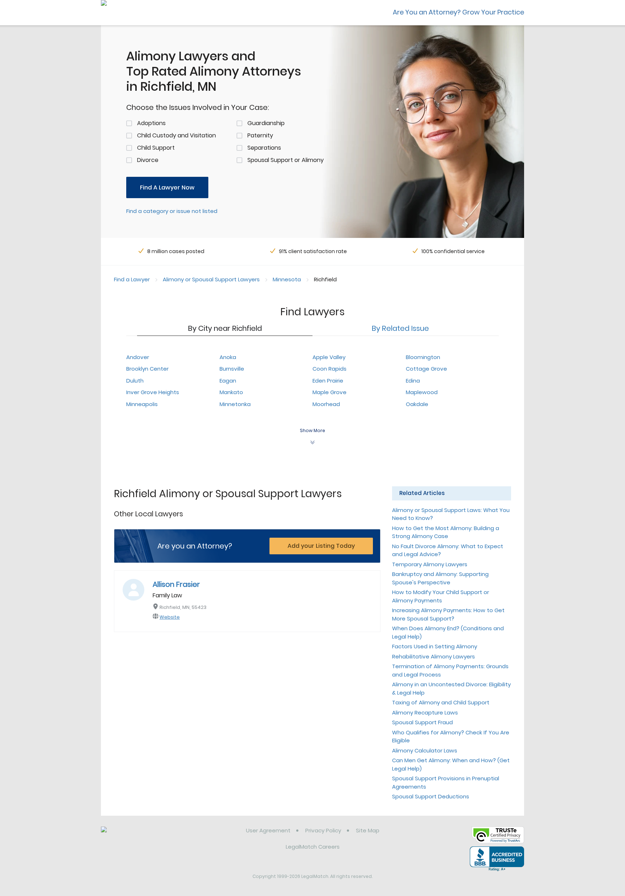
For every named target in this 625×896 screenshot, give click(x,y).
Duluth (135, 380)
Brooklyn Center (147, 368)
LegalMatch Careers (313, 846)
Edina (413, 380)
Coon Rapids (329, 368)
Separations (264, 148)
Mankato (231, 392)
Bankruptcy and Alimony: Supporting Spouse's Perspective (440, 578)
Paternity (260, 135)
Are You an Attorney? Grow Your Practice (458, 12)
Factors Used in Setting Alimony (434, 646)
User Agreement (268, 830)
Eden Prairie (327, 380)
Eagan (228, 380)
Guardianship (266, 123)
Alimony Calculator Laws (424, 750)
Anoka (228, 357)
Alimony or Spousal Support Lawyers (211, 279)
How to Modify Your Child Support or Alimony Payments (440, 596)
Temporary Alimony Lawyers (429, 564)
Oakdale (417, 404)
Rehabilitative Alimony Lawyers (433, 656)
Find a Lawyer (132, 279)
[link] (138, 836)
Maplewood (422, 392)
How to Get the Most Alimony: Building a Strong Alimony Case (445, 532)
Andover (137, 357)
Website (170, 617)
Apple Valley (328, 357)
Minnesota (287, 279)
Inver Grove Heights (152, 392)
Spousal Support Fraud (422, 722)
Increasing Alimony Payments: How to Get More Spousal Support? (448, 614)
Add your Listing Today (321, 546)
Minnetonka (235, 404)
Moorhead (326, 404)
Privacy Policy (323, 830)
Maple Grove (329, 392)
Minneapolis (142, 404)
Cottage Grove (426, 368)
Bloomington (423, 357)
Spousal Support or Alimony (285, 160)
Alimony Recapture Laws (425, 712)
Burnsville (232, 368)
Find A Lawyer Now (167, 187)
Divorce (147, 160)
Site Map (367, 830)
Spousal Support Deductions (430, 796)
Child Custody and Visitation (176, 135)
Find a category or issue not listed (171, 211)
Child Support (156, 148)
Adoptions (151, 123)
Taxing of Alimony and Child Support (440, 702)
